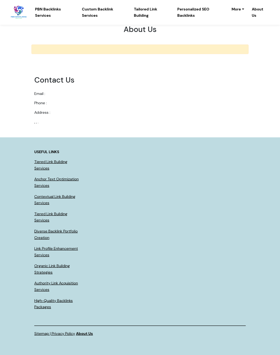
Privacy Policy (63, 333)
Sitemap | (43, 333)
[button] (238, 9)
